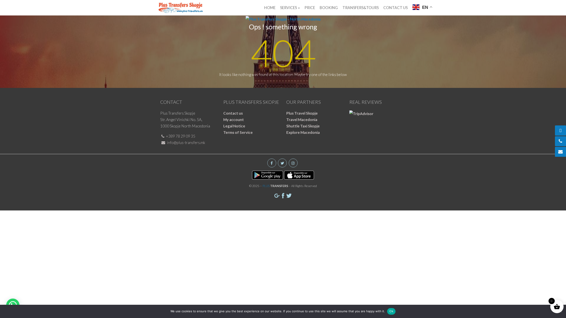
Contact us (395, 7)
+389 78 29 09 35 (180, 136)
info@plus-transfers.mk (185, 142)
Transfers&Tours (360, 7)
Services (289, 7)
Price (309, 7)
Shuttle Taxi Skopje (303, 126)
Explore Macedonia (303, 132)
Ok (391, 311)
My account (233, 119)
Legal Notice (234, 126)
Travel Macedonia (301, 119)
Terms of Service (238, 132)
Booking (329, 7)
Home (269, 7)
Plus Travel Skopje (302, 113)
